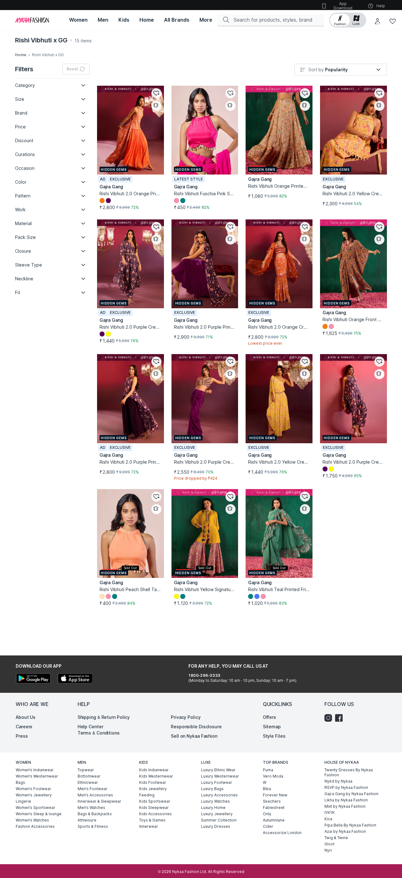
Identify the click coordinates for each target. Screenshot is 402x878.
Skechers (272, 801)
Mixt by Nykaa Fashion (345, 806)
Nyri (328, 850)
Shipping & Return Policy (104, 717)
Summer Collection (218, 820)
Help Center (90, 726)
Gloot (329, 844)
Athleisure (87, 820)
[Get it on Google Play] (33, 679)
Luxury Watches (215, 801)
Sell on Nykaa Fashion (194, 736)
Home (20, 54)
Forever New (275, 795)
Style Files (274, 736)
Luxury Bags (212, 788)
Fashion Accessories (35, 826)
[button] (347, 20)
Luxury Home (213, 807)
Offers (269, 717)
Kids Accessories (155, 813)
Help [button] (380, 5)
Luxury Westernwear (220, 776)
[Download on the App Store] (74, 679)
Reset (72, 69)
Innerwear (148, 826)
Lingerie (23, 801)
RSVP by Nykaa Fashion (346, 787)
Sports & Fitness (93, 826)
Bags (20, 782)
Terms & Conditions (99, 732)
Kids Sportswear (154, 801)
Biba (267, 788)
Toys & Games (152, 820)
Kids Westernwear (156, 776)
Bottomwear (89, 776)
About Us (25, 717)
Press (22, 736)
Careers (24, 726)
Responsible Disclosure (196, 726)
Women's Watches (32, 820)
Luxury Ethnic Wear (218, 770)
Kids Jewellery (153, 788)
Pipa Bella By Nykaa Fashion (350, 825)
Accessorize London (282, 832)
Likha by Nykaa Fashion (346, 800)
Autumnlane (274, 820)
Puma (268, 770)
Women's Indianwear (35, 770)
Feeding (147, 795)
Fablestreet (274, 807)
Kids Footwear (152, 782)
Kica (328, 818)
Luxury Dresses (215, 826)
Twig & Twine (336, 837)
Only (267, 813)
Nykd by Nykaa (338, 781)
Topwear (86, 770)
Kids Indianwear (154, 770)
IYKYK (329, 812)
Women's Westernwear (37, 776)
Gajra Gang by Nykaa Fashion (351, 793)
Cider (268, 826)
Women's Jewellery (34, 795)
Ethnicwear (88, 782)
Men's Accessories (95, 795)
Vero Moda (273, 776)
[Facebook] (340, 718)
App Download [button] (343, 5)
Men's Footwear (92, 788)
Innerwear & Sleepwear (99, 801)
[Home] (32, 20)
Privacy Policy (186, 717)
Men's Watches (91, 807)
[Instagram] (329, 718)
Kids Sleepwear (154, 807)
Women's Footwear (33, 788)
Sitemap (272, 726)
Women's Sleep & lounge (39, 813)
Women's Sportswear (35, 807)
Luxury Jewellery (217, 813)
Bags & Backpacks (95, 813)
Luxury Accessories (219, 795)
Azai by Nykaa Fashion (345, 831)
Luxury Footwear (216, 782)
